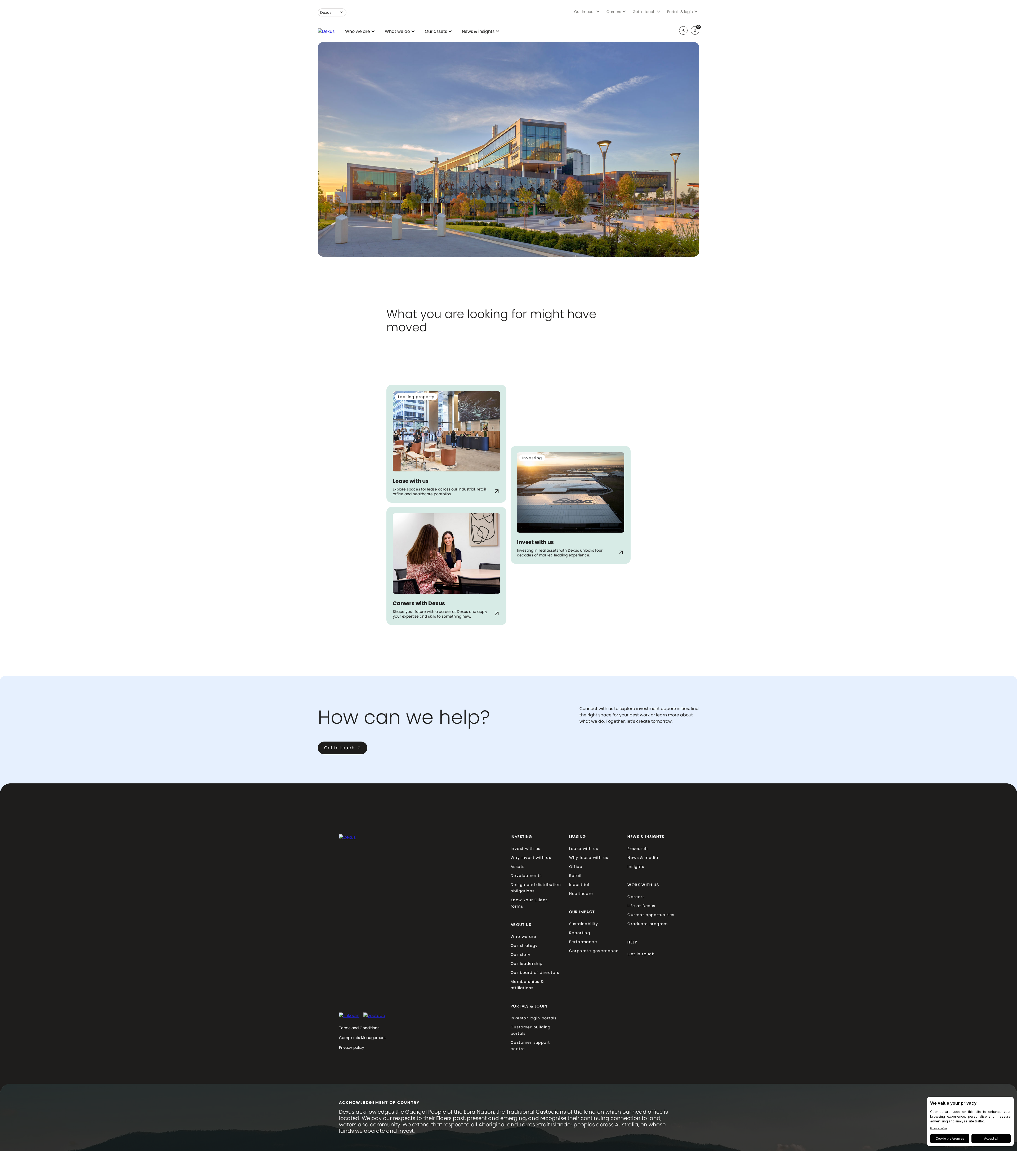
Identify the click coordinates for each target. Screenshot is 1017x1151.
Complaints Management (362, 1037)
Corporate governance (594, 950)
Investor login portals (534, 1018)
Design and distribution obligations (536, 888)
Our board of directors (535, 972)
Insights (635, 866)
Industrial (579, 884)
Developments (526, 875)
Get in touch (342, 748)
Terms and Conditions (359, 1027)
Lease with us (583, 848)
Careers (636, 896)
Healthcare (581, 893)
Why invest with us (531, 857)
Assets (517, 866)
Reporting (579, 932)
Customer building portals (531, 1030)
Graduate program (647, 923)
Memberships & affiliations (527, 985)
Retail (575, 875)
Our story (521, 954)
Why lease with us (588, 857)
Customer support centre (530, 1045)
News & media (642, 857)
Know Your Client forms (529, 903)
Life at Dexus (641, 905)
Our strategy (524, 945)
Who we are (523, 936)
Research (637, 848)
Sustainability (583, 923)
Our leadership (527, 963)
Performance (583, 941)
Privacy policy (351, 1047)
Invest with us (526, 848)
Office (575, 866)
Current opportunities (650, 914)
